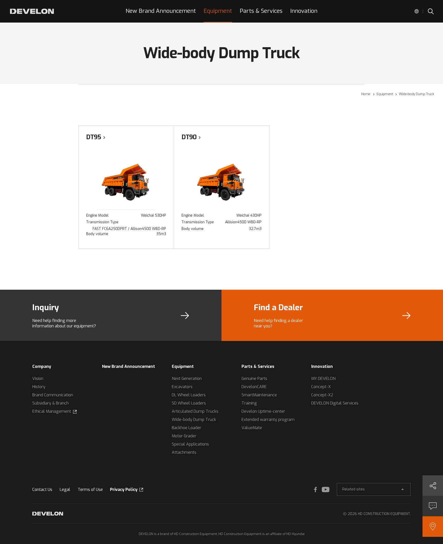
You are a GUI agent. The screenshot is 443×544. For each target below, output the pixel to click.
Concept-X (321, 386)
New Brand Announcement (128, 366)
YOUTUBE (325, 489)
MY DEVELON (323, 378)
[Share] (432, 485)
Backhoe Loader (186, 427)
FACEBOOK (315, 489)
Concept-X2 (322, 395)
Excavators (182, 386)
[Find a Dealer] (432, 526)
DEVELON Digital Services (334, 403)
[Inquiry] (432, 506)
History (38, 386)
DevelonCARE (254, 386)
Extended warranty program (268, 419)
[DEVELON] (31, 11)
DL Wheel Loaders (189, 395)
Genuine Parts (254, 378)
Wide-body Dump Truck (194, 419)
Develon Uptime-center (263, 411)
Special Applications (190, 444)
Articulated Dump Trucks (195, 411)
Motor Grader (184, 436)
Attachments (184, 452)
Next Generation (187, 378)
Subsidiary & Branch (50, 403)
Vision (37, 378)
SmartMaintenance (259, 395)
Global (417, 11)
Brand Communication (52, 395)
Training (249, 403)
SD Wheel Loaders (189, 403)
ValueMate (251, 427)
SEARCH (430, 11)
